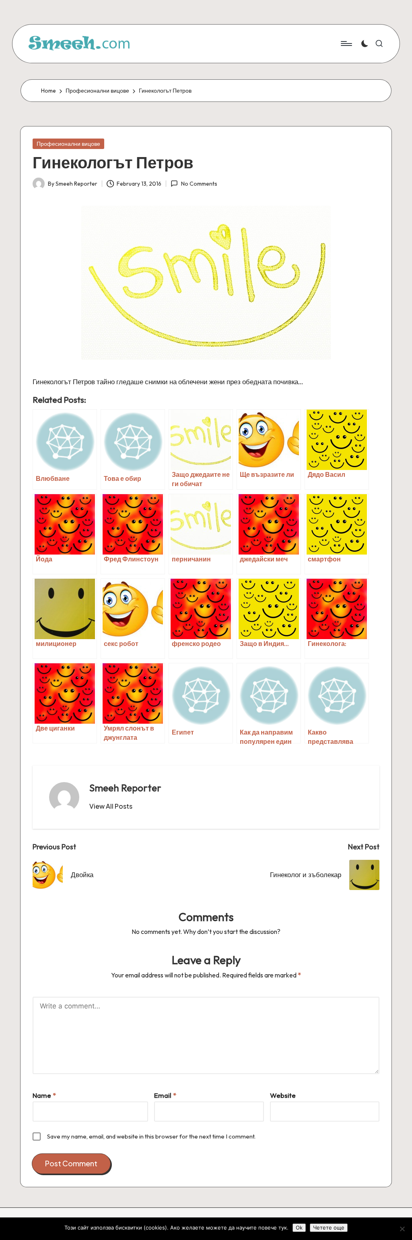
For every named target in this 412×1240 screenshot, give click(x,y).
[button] (110, 806)
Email (165, 1095)
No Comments (199, 183)
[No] (402, 1229)
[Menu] (346, 43)
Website (283, 1095)
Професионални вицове (68, 143)
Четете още (328, 1227)
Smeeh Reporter (125, 788)
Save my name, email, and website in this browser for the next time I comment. (151, 1136)
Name (44, 1095)
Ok (299, 1227)
